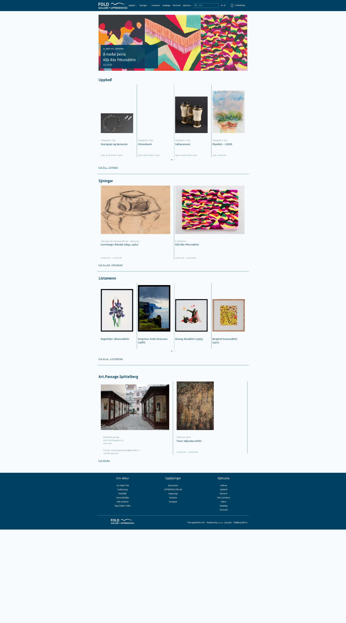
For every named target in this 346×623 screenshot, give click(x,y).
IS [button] (223, 5)
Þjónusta (186, 5)
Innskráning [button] (239, 5)
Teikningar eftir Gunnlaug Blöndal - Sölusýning (120, 241)
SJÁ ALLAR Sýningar (111, 265)
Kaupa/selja (173, 493)
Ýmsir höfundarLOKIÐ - (190, 441)
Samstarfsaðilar (122, 497)
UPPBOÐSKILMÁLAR (173, 489)
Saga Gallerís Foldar (122, 506)
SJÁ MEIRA (107, 64)
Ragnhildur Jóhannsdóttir (115, 339)
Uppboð (131, 5)
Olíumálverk (145, 144)
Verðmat (223, 485)
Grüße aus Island (184, 437)
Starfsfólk (122, 493)
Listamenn (155, 5)
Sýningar (143, 5)
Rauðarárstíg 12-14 (214, 522)
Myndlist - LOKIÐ (222, 144)
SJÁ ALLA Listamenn (111, 359)
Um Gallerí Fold (122, 485)
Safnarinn (223, 493)
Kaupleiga (166, 5)
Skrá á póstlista (223, 497)
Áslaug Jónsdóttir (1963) (189, 339)
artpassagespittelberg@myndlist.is (125, 450)
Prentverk (177, 5)
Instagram (173, 501)
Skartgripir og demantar (114, 144)
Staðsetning (122, 489)
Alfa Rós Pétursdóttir (187, 244)
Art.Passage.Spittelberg (118, 376)
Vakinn (223, 501)
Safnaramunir (182, 144)
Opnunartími (173, 485)
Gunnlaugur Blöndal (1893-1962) (119, 244)
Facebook (173, 497)
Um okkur (122, 478)
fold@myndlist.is (240, 522)
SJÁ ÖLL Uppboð (108, 167)
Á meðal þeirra (180, 241)
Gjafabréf (223, 489)
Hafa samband (122, 501)
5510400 (228, 522)
